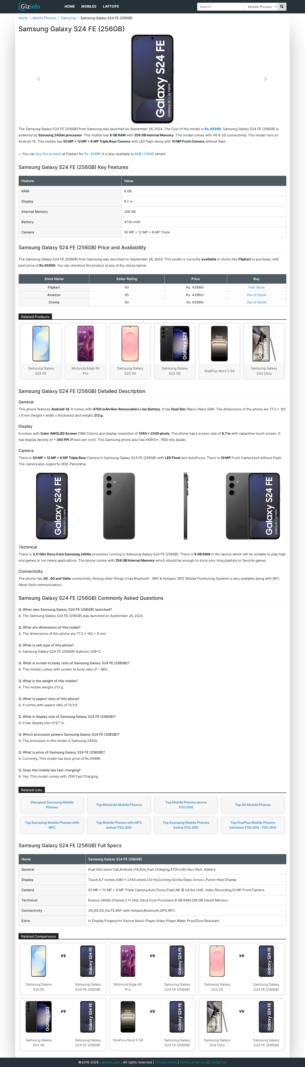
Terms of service (193, 1062)
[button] (39, 79)
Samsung (68, 18)
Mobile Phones (44, 18)
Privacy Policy (166, 1062)
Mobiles (88, 6)
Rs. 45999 (92, 154)
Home (70, 6)
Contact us (217, 1062)
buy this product (48, 154)
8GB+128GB (145, 154)
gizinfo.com (111, 1062)
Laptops (111, 6)
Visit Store (256, 287)
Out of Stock (256, 295)
